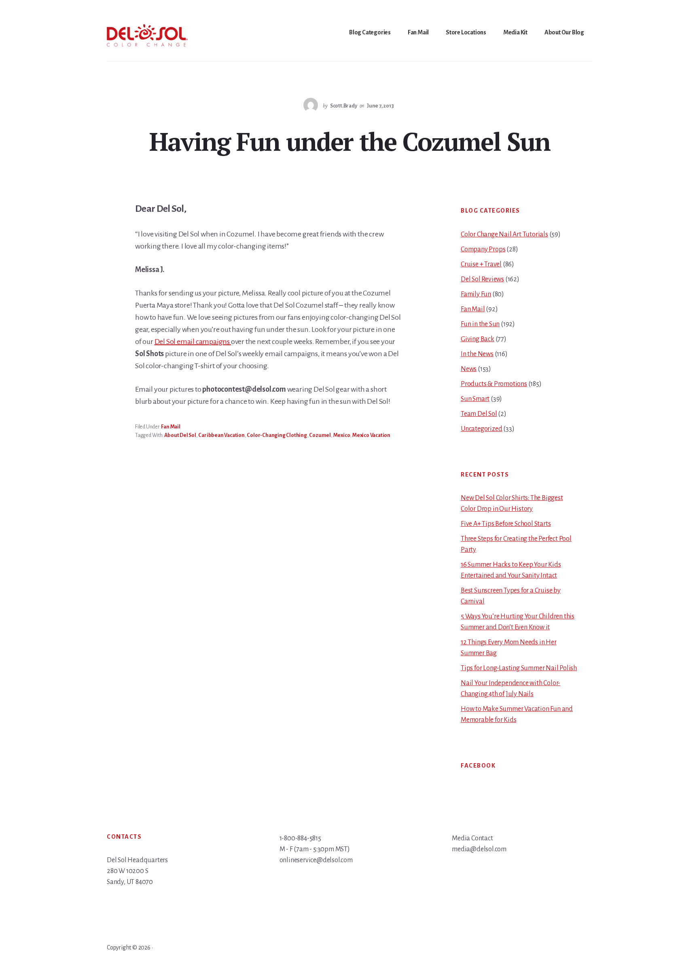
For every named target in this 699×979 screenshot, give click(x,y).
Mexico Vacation (371, 435)
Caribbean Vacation (221, 435)
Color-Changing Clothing (277, 435)
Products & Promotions (494, 384)
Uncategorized (481, 429)
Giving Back (477, 339)
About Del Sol (180, 435)
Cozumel (320, 435)
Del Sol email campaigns (193, 342)
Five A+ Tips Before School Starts (506, 523)
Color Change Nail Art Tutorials (504, 234)
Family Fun (476, 294)
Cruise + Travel (481, 264)
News (469, 369)
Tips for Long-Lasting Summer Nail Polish (519, 668)
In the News (477, 354)
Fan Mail (170, 427)
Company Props (483, 249)
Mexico (341, 435)
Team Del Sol (479, 414)
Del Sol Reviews (482, 279)
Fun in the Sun (480, 324)
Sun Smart (475, 399)
